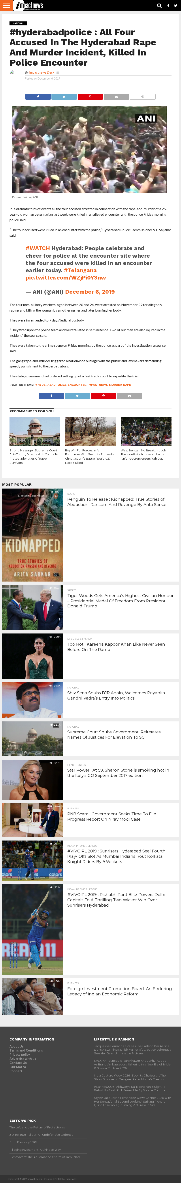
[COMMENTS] (143, 95)
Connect (16, 1071)
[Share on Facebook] (38, 95)
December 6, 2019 (90, 291)
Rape (127, 384)
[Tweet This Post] (64, 95)
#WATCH (38, 248)
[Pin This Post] (90, 95)
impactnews (98, 384)
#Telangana (80, 270)
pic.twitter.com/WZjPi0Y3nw (66, 277)
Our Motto (17, 1067)
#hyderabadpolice (50, 384)
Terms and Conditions (26, 1050)
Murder (115, 384)
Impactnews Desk (41, 72)
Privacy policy (19, 1054)
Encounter (77, 384)
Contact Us (18, 1063)
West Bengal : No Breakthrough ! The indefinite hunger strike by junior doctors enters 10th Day (144, 454)
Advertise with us (22, 1059)
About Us (16, 1046)
